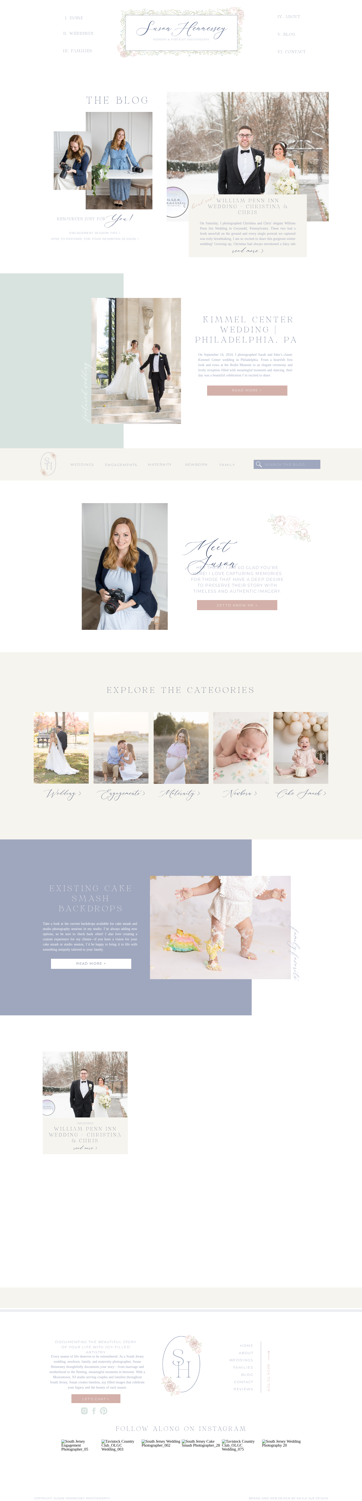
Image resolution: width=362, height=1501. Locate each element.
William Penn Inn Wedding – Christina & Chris (248, 206)
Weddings (85, 1123)
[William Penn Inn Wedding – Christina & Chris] (248, 157)
